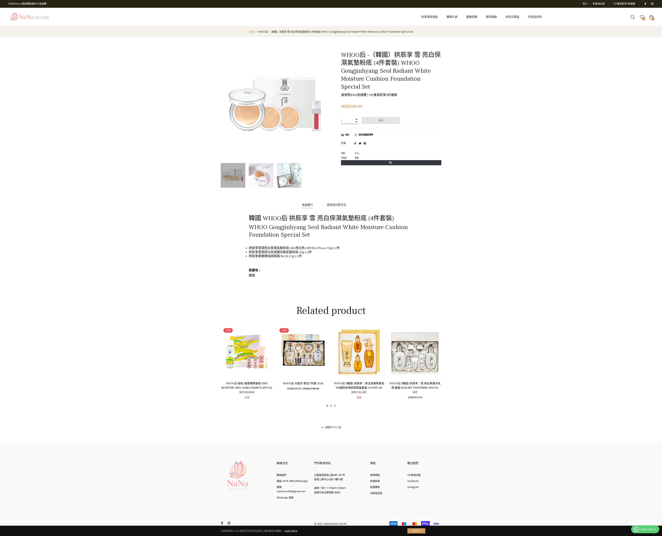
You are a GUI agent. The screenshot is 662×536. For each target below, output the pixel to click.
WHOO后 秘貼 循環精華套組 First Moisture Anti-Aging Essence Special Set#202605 (247, 388)
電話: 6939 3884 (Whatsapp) (292, 481)
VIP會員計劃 (414, 475)
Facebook (412, 481)
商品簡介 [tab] (307, 205)
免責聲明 (375, 487)
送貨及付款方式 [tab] (336, 205)
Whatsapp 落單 (285, 497)
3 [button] (335, 406)
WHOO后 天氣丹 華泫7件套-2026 (303, 383)
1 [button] (327, 406)
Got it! (416, 530)
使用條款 (375, 475)
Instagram (413, 487)
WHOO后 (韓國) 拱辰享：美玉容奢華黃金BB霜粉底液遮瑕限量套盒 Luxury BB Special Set (359, 388)
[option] (247, 365)
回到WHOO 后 (333, 427)
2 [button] (331, 406)
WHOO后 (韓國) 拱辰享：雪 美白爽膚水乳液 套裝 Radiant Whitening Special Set (415, 388)
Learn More (290, 530)
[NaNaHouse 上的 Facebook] (645, 3)
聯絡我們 (281, 475)
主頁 (251, 31)
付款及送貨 (376, 493)
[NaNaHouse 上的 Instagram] (652, 3)
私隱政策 (375, 481)
